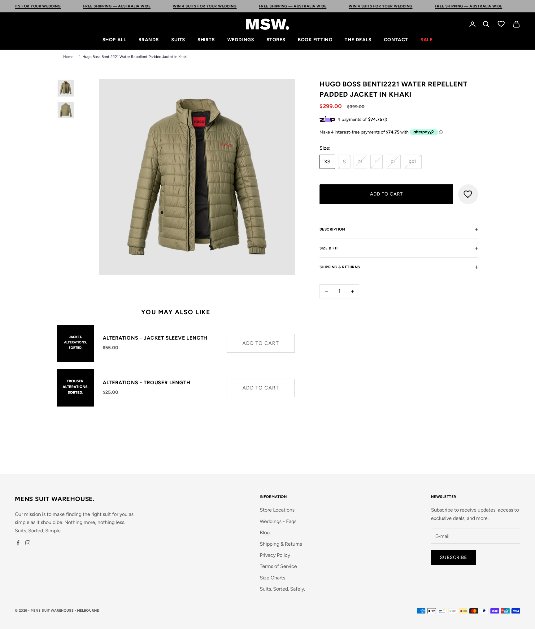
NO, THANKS (267, 382)
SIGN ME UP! (267, 363)
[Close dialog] (320, 267)
